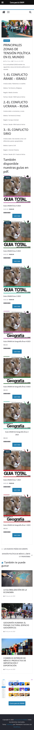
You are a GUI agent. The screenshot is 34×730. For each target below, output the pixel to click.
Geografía (6, 40)
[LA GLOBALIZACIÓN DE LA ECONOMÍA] (17, 572)
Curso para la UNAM (17, 703)
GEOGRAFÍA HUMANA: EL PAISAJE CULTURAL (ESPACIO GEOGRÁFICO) (16, 625)
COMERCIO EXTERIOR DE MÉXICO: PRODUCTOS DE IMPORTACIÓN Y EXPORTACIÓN (14, 662)
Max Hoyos (8, 61)
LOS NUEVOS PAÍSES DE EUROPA (16, 549)
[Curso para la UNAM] (4, 12)
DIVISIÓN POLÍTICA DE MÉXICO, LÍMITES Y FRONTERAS (16, 555)
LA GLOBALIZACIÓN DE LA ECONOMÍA (15, 591)
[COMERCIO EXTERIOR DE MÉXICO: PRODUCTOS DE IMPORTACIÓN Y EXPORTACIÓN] (17, 640)
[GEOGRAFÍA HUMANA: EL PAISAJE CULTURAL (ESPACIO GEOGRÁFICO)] (17, 604)
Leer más (17, 216)
